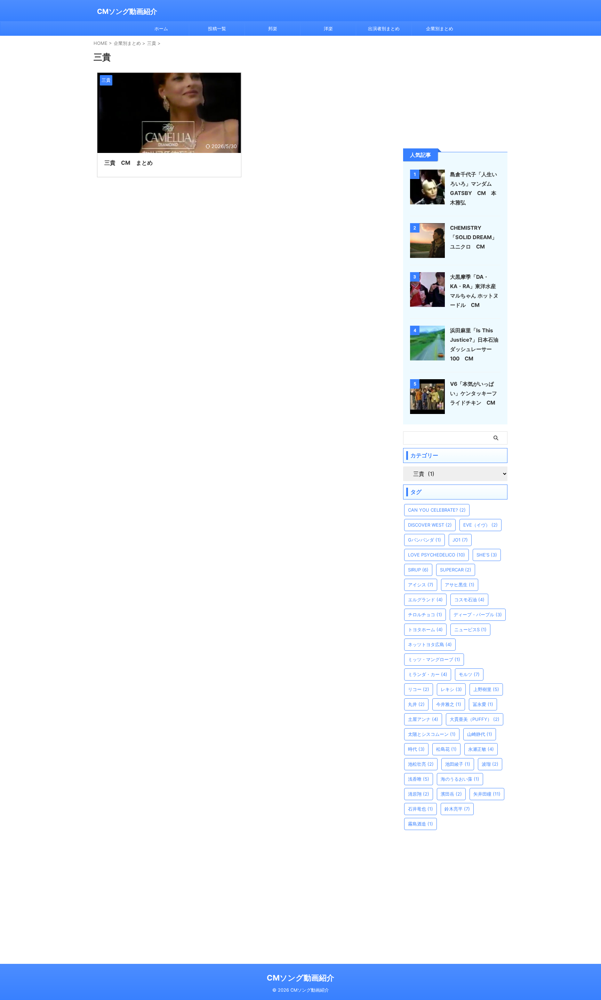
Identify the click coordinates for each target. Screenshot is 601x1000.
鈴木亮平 (457, 809)
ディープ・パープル (478, 614)
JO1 (460, 540)
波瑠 (490, 764)
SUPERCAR (455, 569)
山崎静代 (479, 734)
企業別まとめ (439, 28)
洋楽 (328, 28)
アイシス (420, 584)
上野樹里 (486, 689)
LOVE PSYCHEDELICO (436, 555)
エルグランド (425, 599)
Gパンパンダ (424, 540)
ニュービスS (470, 629)
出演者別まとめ (384, 28)
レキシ (451, 689)
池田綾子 (457, 764)
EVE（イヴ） (480, 525)
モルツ (469, 674)
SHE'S (486, 555)
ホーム (161, 28)
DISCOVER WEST (430, 525)
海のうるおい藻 (460, 779)
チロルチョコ (425, 614)
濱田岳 (451, 794)
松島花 (446, 749)
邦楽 (272, 28)
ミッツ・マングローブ (434, 659)
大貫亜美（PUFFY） (474, 719)
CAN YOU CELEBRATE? (437, 510)
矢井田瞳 (486, 794)
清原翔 (418, 794)
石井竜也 (420, 809)
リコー (418, 689)
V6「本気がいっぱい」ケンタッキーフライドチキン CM (473, 393)
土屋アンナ (423, 719)
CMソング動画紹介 (127, 11)
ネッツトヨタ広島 (430, 644)
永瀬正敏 (481, 749)
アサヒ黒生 (459, 584)
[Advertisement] (455, 91)
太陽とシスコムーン (432, 734)
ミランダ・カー (427, 674)
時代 (416, 749)
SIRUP (418, 569)
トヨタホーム (425, 629)
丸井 (416, 704)
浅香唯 (418, 779)
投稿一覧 (217, 28)
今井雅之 (448, 704)
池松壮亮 (421, 764)
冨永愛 (483, 704)
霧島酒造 (420, 824)
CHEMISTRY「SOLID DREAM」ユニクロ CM (473, 237)
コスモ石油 (469, 599)
